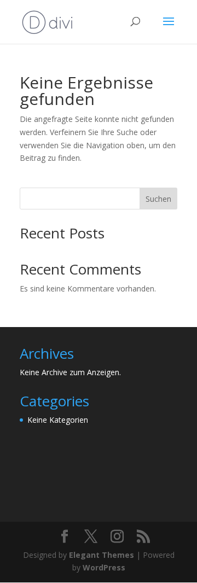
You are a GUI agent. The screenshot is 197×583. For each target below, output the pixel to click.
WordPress (104, 567)
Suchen (158, 199)
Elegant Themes (101, 555)
